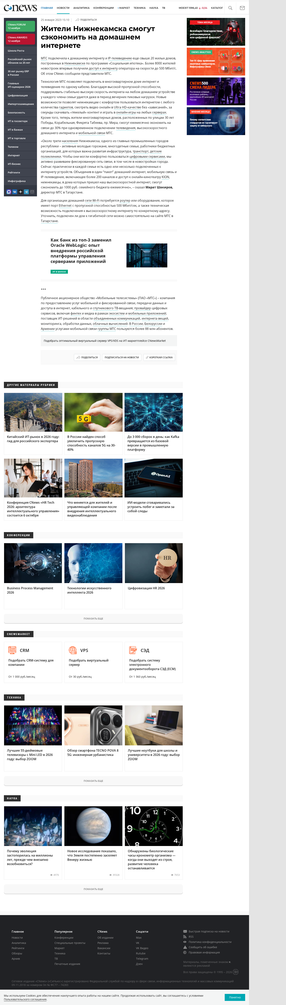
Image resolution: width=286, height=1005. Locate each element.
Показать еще (93, 618)
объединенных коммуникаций (117, 318)
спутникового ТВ (105, 308)
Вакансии (103, 948)
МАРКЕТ (124, 7)
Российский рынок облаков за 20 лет (20, 60)
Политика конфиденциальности (210, 942)
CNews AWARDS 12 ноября (17, 39)
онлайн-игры (126, 112)
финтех (75, 313)
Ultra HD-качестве (127, 107)
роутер (125, 200)
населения (70, 141)
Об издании (105, 937)
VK (137, 943)
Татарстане (49, 221)
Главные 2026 (19, 85)
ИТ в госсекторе (17, 121)
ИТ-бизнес (14, 164)
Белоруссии (153, 324)
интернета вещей (155, 318)
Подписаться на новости (122, 357)
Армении (48, 329)
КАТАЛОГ (217, 7)
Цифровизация (18, 95)
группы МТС (107, 329)
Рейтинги (14, 172)
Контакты (103, 953)
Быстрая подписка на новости (209, 931)
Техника (59, 953)
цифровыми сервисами (147, 156)
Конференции (63, 937)
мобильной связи (91, 133)
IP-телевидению (120, 58)
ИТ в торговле (16, 138)
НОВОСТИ (63, 7)
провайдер (142, 308)
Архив (16, 958)
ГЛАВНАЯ (47, 7)
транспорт (140, 151)
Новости (17, 937)
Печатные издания (67, 964)
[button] (230, 8)
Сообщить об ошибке (203, 947)
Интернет (14, 155)
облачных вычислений (110, 324)
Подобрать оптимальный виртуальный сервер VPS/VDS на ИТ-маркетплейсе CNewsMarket (105, 341)
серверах (159, 112)
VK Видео (142, 948)
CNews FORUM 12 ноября (17, 26)
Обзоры (17, 953)
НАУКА (153, 7)
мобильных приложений (147, 313)
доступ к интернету (103, 68)
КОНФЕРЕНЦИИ (103, 7)
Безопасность (16, 112)
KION (165, 177)
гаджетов (66, 107)
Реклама (103, 943)
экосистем (117, 313)
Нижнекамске (74, 63)
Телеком (13, 146)
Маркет (59, 948)
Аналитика (81, 7)
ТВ (163, 7)
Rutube (141, 953)
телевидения (125, 128)
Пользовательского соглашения (25, 999)
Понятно (235, 997)
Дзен (139, 964)
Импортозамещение (21, 104)
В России (136, 324)
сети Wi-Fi (92, 200)
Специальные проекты (69, 943)
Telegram (142, 958)
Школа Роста (16, 50)
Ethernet (65, 205)
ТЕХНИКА (140, 7)
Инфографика (17, 181)
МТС (44, 58)
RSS (191, 936)
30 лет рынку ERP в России (18, 72)
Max (138, 937)
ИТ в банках (15, 129)
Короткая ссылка (161, 357)
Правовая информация (204, 952)
